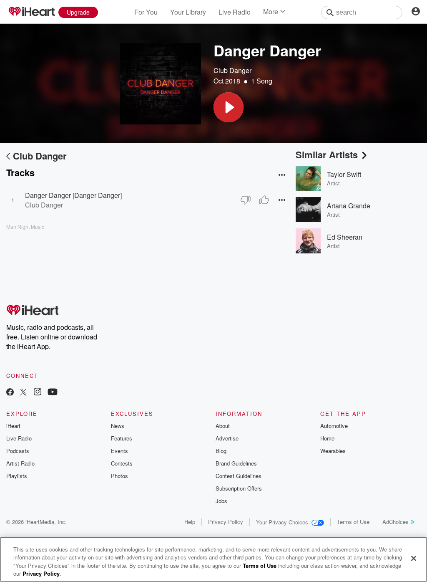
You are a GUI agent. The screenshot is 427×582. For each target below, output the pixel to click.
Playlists (16, 476)
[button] (229, 107)
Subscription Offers (239, 488)
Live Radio (235, 12)
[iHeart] (31, 12)
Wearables (333, 451)
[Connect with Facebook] (10, 392)
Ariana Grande (348, 205)
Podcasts (17, 451)
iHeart (13, 426)
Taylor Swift (344, 174)
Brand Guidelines (236, 463)
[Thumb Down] (245, 200)
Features (121, 438)
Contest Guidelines (238, 476)
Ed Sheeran (344, 237)
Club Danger (232, 70)
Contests (122, 463)
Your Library (188, 12)
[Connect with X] (23, 392)
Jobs (221, 501)
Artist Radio (20, 463)
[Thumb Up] (263, 200)
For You (146, 12)
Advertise (227, 438)
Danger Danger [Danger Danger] (73, 195)
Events (119, 451)
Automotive (334, 426)
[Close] (413, 558)
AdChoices (395, 522)
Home (327, 438)
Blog (221, 451)
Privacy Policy (225, 522)
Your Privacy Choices (282, 522)
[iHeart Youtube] (53, 392)
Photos (119, 476)
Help (189, 522)
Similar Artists (327, 154)
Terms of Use (353, 522)
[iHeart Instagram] (37, 392)
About (223, 426)
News (117, 426)
